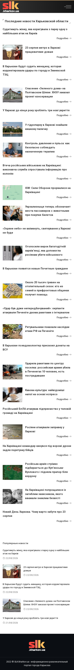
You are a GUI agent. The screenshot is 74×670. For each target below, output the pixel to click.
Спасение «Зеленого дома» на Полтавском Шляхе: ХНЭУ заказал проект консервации (47, 92)
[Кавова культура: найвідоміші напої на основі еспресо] (12, 394)
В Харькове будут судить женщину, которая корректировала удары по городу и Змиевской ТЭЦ (34, 70)
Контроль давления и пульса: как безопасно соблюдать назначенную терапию (47, 147)
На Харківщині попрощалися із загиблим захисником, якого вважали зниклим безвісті (45, 494)
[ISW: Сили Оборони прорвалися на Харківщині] (12, 192)
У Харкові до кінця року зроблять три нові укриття (36, 110)
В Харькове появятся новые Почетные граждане (35, 268)
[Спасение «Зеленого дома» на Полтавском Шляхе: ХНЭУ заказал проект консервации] (12, 95)
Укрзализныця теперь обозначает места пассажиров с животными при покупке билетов (48, 211)
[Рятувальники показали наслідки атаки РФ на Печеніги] (12, 331)
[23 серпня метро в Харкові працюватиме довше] (12, 52)
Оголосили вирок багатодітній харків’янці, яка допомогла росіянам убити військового (45, 250)
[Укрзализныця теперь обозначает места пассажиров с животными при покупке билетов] (12, 213)
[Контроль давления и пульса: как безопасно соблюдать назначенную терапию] (12, 150)
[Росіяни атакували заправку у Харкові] (12, 431)
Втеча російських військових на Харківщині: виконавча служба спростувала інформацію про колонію (35, 169)
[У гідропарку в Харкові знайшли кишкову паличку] (12, 129)
